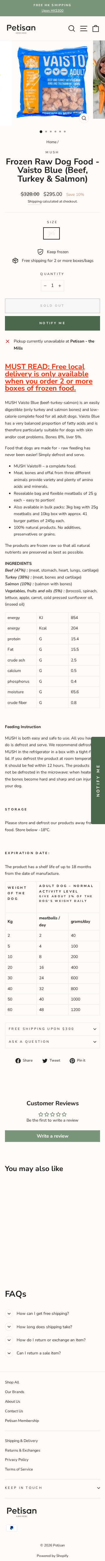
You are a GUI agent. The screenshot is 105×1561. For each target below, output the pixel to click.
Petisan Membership (22, 1420)
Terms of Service (19, 1469)
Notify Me (52, 323)
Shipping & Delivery (21, 1440)
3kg (51, 233)
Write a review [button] (53, 1136)
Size (52, 222)
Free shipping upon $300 (41, 1029)
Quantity (52, 274)
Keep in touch (24, 1488)
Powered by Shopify (52, 1555)
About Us (12, 1401)
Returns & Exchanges (22, 1450)
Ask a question (29, 1042)
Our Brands (14, 1392)
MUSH (52, 152)
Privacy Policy (17, 1459)
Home (51, 142)
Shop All (12, 1382)
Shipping (35, 201)
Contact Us (14, 1411)
